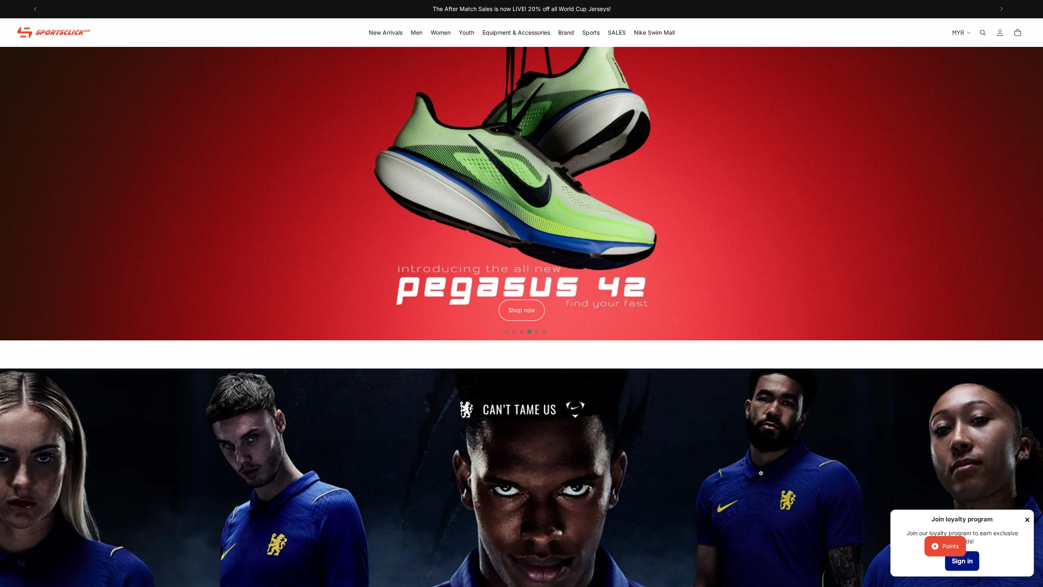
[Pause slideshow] (494, 331)
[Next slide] (1001, 9)
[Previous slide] (35, 9)
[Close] (1027, 520)
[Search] (983, 33)
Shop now (521, 310)
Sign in (962, 561)
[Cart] (1018, 33)
